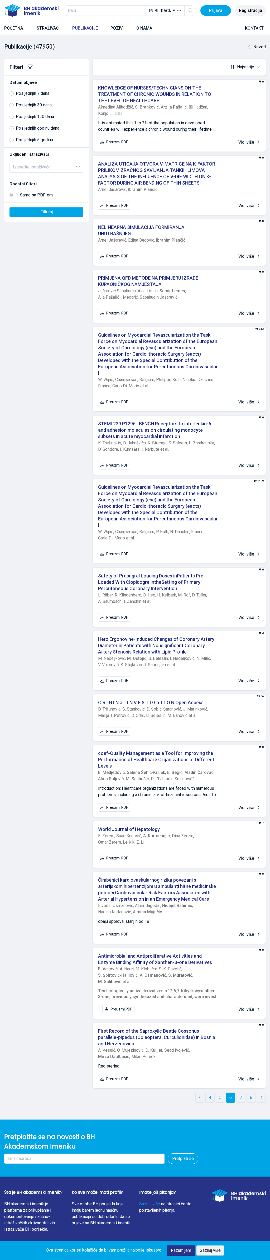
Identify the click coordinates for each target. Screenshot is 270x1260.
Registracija (250, 10)
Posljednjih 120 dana (35, 116)
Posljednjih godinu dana (37, 128)
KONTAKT (254, 28)
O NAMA (144, 28)
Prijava (215, 10)
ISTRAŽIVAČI (48, 28)
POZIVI (117, 28)
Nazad (259, 46)
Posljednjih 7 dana (32, 93)
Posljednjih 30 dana (34, 104)
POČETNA (13, 28)
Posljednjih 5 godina (34, 139)
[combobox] (165, 11)
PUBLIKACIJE (85, 28)
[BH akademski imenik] (31, 10)
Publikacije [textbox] (162, 10)
